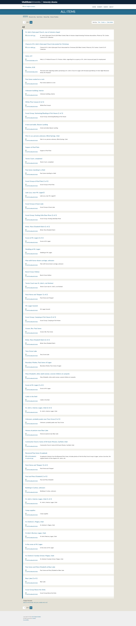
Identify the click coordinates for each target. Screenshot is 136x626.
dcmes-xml (33, 602)
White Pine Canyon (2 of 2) (34, 102)
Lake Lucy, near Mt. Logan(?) (35, 192)
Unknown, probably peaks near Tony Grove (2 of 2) (42, 419)
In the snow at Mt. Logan (33, 544)
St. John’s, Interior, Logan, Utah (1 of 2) (38, 499)
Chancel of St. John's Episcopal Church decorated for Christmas (47, 44)
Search (106, 7)
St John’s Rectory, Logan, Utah (35, 533)
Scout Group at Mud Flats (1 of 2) (36, 181)
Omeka (34, 618)
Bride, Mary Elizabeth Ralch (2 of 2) (37, 340)
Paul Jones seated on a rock (34, 79)
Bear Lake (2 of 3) (31, 578)
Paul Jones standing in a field (35, 170)
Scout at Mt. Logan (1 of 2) (34, 385)
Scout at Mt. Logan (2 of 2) (34, 238)
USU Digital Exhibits (36, 616)
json (37, 602)
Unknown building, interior (34, 90)
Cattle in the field (31, 396)
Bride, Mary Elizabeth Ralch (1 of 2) (37, 226)
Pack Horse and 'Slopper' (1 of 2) (36, 294)
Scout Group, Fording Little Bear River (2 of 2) (41, 215)
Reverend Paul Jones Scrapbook (36, 453)
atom (24, 602)
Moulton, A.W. (30, 67)
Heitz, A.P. (28, 56)
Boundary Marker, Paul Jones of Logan (38, 362)
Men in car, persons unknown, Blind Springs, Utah (42, 136)
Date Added (110, 22)
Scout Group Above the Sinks (35, 590)
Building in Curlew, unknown (35, 488)
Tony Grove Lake (31, 351)
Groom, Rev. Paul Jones (33, 328)
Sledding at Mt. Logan (32, 249)
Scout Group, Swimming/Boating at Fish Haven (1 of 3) (44, 113)
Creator (103, 22)
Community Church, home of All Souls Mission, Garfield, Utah (46, 442)
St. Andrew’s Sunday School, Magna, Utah (39, 556)
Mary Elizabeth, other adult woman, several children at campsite (47, 374)
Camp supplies (30, 510)
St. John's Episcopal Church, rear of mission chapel (42, 32)
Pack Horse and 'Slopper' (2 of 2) (36, 465)
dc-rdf (28, 602)
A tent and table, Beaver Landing (36, 124)
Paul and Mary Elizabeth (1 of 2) (36, 476)
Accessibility (26, 620)
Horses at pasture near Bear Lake (36, 430)
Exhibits (99, 7)
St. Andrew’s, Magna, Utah (34, 522)
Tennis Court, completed (33, 158)
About (111, 7)
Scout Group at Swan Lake (34, 204)
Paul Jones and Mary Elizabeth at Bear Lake (40, 567)
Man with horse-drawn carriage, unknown (39, 260)
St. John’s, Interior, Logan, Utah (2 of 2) (38, 408)
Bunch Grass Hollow (32, 272)
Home (94, 7)
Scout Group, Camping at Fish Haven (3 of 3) (40, 317)
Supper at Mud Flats (32, 147)
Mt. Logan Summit (31, 306)
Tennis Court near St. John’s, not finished (39, 283)
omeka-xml (42, 602)
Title (99, 22)
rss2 (46, 602)
